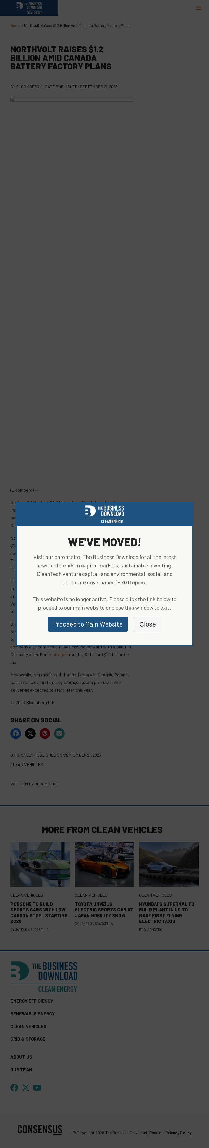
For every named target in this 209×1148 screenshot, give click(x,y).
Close (147, 624)
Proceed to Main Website (88, 624)
